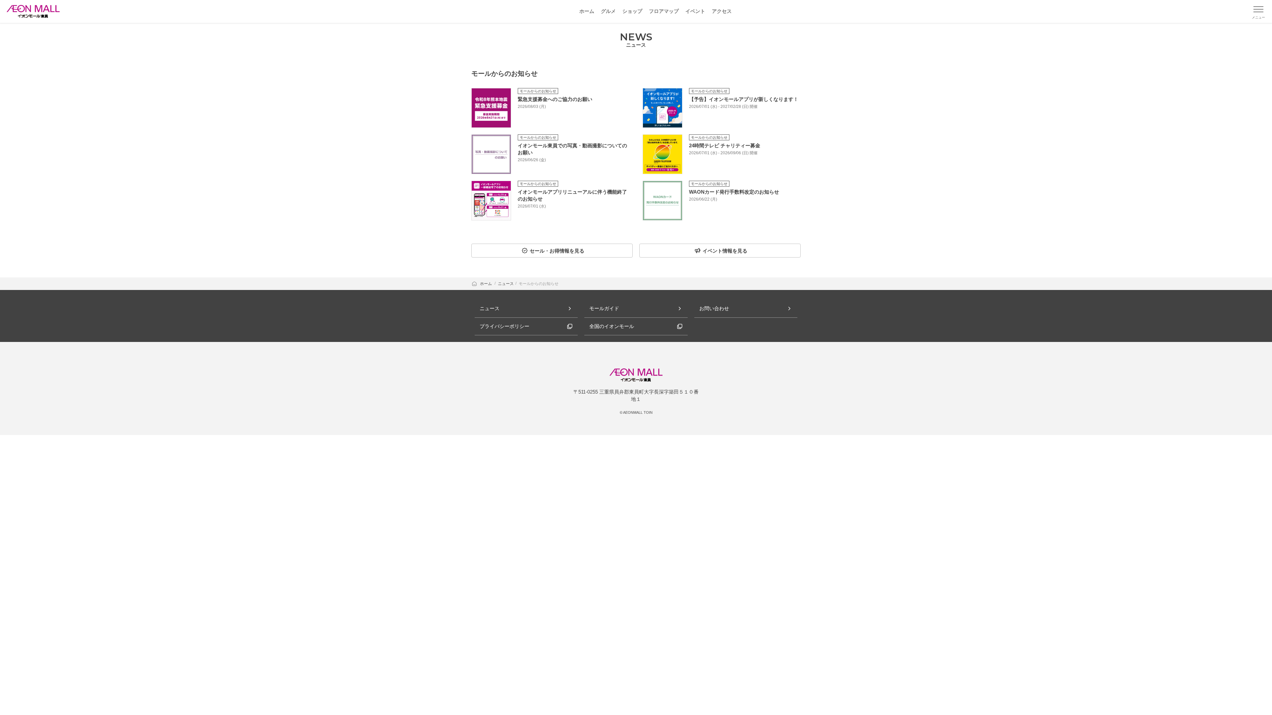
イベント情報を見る (725, 251)
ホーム (486, 283)
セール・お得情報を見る (557, 251)
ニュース (506, 283)
